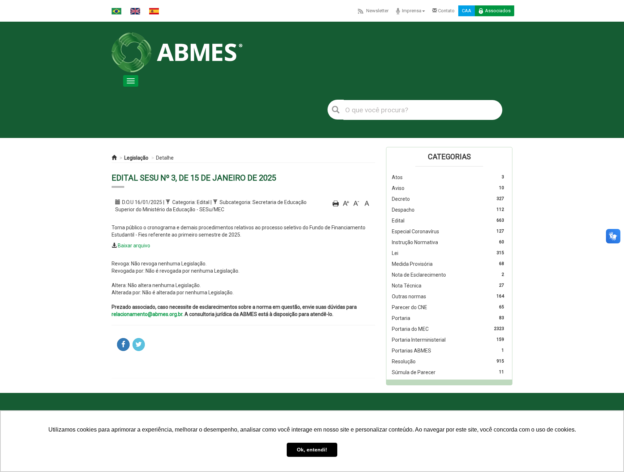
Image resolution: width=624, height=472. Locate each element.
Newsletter (377, 10)
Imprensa (411, 10)
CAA (466, 10)
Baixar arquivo (134, 245)
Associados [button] (498, 10)
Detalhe (165, 158)
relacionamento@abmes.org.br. (147, 314)
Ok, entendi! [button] (312, 449)
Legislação (136, 158)
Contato (446, 10)
